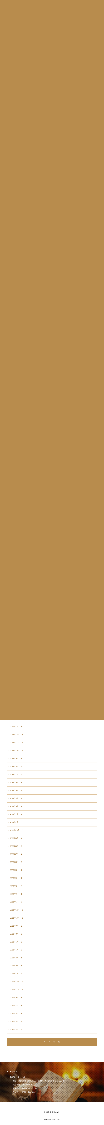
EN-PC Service (56, 1119)
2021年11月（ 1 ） (17, 990)
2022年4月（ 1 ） (17, 958)
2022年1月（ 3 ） (17, 974)
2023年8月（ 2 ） (17, 846)
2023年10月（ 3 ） (17, 830)
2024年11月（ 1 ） (17, 743)
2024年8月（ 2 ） (17, 767)
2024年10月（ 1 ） (17, 751)
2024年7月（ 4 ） (17, 775)
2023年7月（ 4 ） (17, 854)
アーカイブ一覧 (52, 1042)
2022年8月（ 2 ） (17, 934)
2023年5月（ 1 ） (17, 870)
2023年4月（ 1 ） (17, 878)
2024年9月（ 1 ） (17, 759)
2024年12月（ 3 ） (17, 735)
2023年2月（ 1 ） (17, 894)
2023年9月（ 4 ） (17, 838)
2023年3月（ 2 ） (17, 886)
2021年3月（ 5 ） (17, 1022)
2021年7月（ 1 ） (17, 1006)
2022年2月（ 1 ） (17, 966)
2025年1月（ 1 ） (17, 727)
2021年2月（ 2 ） (17, 1030)
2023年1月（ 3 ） (17, 902)
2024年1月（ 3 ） (17, 822)
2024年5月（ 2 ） (17, 790)
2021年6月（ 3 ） (17, 1014)
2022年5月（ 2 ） (17, 950)
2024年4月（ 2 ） (17, 798)
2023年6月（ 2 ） (17, 862)
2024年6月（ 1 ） (17, 782)
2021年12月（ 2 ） (17, 982)
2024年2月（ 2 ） (17, 814)
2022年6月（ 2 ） (17, 942)
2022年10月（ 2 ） (17, 918)
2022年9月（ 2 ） (17, 926)
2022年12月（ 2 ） (17, 910)
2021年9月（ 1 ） (17, 998)
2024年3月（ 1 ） (17, 806)
